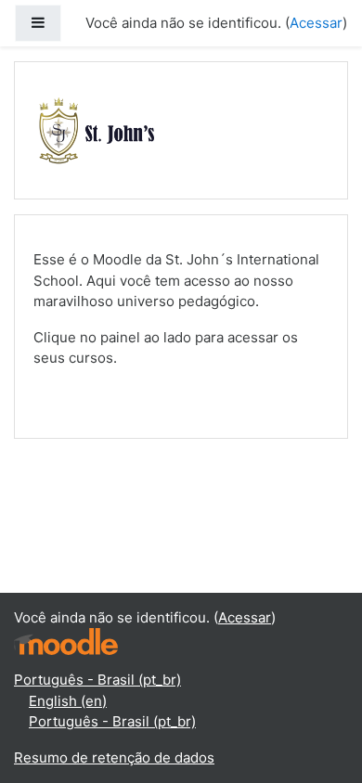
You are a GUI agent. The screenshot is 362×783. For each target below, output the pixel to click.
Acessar (316, 23)
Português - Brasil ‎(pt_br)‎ (97, 679)
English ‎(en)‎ (68, 701)
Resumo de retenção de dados (114, 757)
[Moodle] (66, 640)
